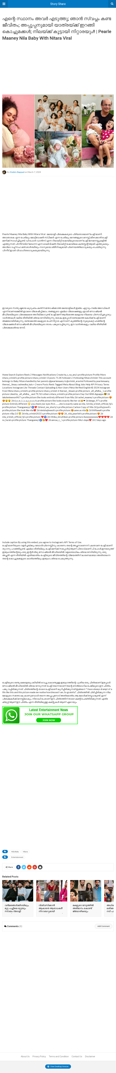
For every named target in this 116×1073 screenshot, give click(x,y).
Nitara (25, 851)
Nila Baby (15, 851)
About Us (25, 1056)
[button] (4, 4)
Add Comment (103, 926)
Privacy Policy (39, 1056)
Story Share (58, 4)
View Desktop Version (59, 1066)
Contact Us (77, 1056)
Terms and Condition (59, 1056)
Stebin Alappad (17, 172)
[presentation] (108, 899)
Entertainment (17, 857)
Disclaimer (90, 1056)
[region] (58, 66)
